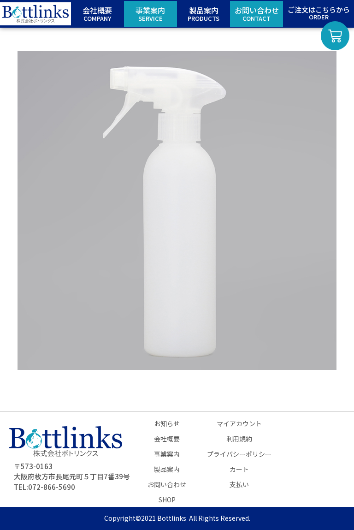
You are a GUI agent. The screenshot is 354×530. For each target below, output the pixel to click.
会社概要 (167, 438)
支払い (239, 484)
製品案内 (167, 469)
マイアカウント (239, 423)
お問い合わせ (167, 484)
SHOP (167, 499)
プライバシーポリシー (239, 454)
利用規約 (239, 438)
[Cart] (335, 35)
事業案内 (167, 454)
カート (239, 469)
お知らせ (167, 423)
